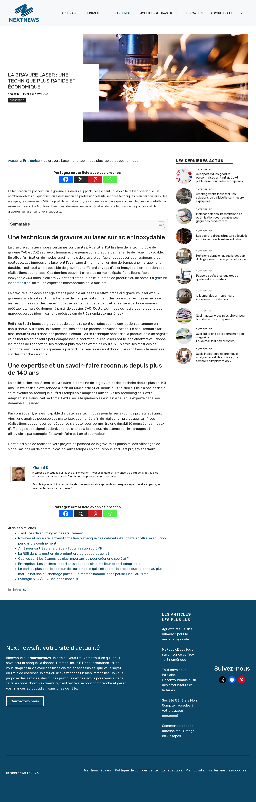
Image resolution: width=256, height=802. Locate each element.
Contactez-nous (25, 701)
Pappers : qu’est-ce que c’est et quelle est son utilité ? (218, 277)
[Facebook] (66, 179)
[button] (242, 13)
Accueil (13, 161)
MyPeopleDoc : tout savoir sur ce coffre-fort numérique (178, 654)
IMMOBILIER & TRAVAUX (156, 13)
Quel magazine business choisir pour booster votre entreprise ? (221, 317)
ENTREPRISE (122, 13)
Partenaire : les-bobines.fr (229, 770)
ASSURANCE (70, 13)
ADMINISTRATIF (222, 13)
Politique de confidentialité (136, 770)
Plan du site (195, 770)
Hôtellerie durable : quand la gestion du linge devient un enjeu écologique (221, 257)
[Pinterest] (95, 179)
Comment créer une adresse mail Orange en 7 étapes (178, 731)
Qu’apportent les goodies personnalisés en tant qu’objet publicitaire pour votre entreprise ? (219, 177)
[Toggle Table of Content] (159, 224)
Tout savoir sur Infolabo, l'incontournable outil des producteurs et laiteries (179, 680)
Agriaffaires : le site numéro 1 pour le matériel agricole (177, 634)
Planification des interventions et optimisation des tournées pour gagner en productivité (219, 217)
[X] (81, 179)
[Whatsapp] (110, 179)
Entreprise (17, 100)
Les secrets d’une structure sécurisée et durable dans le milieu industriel (222, 237)
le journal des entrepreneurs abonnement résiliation (215, 297)
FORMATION (194, 13)
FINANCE (93, 13)
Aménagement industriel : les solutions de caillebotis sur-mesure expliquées (220, 197)
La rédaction (172, 770)
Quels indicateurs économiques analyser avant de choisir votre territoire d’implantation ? (217, 357)
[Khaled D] (18, 481)
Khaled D (13, 94)
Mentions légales (97, 770)
